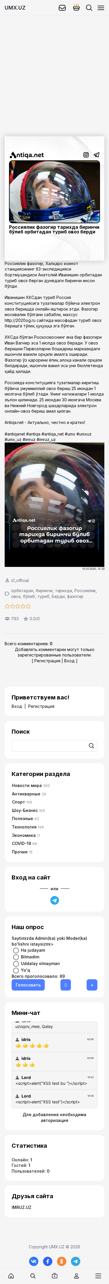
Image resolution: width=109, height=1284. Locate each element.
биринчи (44, 590)
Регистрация (47, 660)
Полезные (22, 818)
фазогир (75, 596)
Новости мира (27, 785)
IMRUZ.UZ (21, 1207)
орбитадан (22, 590)
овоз (16, 596)
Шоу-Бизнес (25, 810)
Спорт (18, 801)
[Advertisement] (54, 70)
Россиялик (85, 590)
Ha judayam (33, 950)
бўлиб (29, 596)
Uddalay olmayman (40, 963)
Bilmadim (30, 956)
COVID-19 (21, 843)
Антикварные (26, 793)
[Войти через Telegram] (54, 900)
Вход (69, 660)
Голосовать (28, 984)
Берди (58, 596)
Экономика (24, 835)
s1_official (20, 580)
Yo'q (25, 970)
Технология (24, 826)
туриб (43, 596)
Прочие (20, 851)
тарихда (63, 590)
